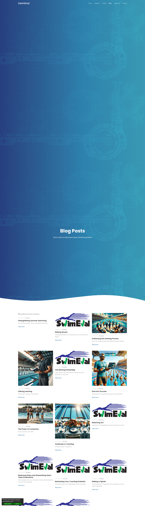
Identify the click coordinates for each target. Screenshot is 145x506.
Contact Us (117, 3)
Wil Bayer (27, 318)
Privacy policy (16, 501)
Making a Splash (99, 481)
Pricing (104, 3)
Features (97, 3)
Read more (21, 326)
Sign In (125, 3)
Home (90, 3)
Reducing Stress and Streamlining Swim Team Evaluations (34, 476)
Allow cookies (8, 503)
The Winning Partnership (65, 370)
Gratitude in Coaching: (64, 444)
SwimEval (23, 3)
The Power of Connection (28, 429)
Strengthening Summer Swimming (32, 320)
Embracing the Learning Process (105, 338)
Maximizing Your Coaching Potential (70, 481)
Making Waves (61, 332)
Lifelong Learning (25, 391)
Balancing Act (98, 422)
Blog (110, 3)
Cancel (17, 503)
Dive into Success (99, 391)
